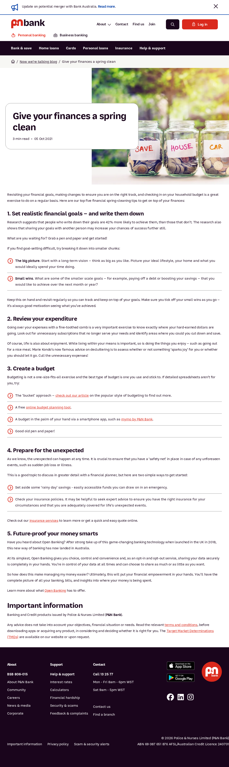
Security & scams (64, 705)
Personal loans (95, 48)
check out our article (72, 395)
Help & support (152, 48)
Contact (121, 24)
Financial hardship (65, 697)
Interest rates (61, 682)
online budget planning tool (48, 407)
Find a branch (104, 714)
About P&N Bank (20, 682)
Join (151, 24)
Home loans (49, 48)
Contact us (101, 706)
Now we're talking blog (38, 61)
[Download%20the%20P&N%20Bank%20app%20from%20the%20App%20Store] (181, 666)
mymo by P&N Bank (137, 419)
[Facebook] (170, 697)
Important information (24, 744)
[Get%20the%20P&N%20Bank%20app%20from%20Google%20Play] (181, 678)
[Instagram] (190, 697)
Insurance (123, 48)
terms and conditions (181, 625)
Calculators (59, 690)
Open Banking (55, 590)
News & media (19, 705)
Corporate (15, 713)
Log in (203, 24)
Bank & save (21, 48)
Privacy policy (58, 744)
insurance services (44, 520)
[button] (216, 6)
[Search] (172, 24)
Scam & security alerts (91, 744)
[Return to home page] (13, 61)
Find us (138, 24)
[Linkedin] (181, 697)
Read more (106, 6)
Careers (13, 697)
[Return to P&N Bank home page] (28, 24)
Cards (71, 48)
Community (16, 690)
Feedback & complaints (69, 713)
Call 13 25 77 (103, 674)
